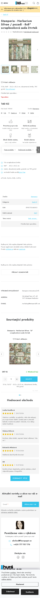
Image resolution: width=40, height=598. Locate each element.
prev (1, 354)
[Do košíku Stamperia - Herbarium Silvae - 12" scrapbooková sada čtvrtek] (29, 379)
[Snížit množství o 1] (5, 379)
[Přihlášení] (25, 3)
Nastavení (20, 584)
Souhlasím (30, 592)
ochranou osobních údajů (9, 512)
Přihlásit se (30, 504)
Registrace (30, 3)
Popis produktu (9, 150)
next (38, 354)
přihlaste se (9, 249)
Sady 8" (34, 202)
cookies (13, 572)
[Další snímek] (37, 49)
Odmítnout (10, 591)
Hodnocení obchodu (20, 400)
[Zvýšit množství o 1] (17, 379)
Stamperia (36, 109)
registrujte (22, 249)
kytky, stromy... (32, 218)
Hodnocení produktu (24, 150)
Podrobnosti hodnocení (31, 32)
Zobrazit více (20, 478)
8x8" (35, 213)
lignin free (22, 172)
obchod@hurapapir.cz (22, 540)
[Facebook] (18, 557)
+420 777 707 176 (22, 544)
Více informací (10, 89)
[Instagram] (23, 557)
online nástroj (6, 579)
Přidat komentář (20, 272)
